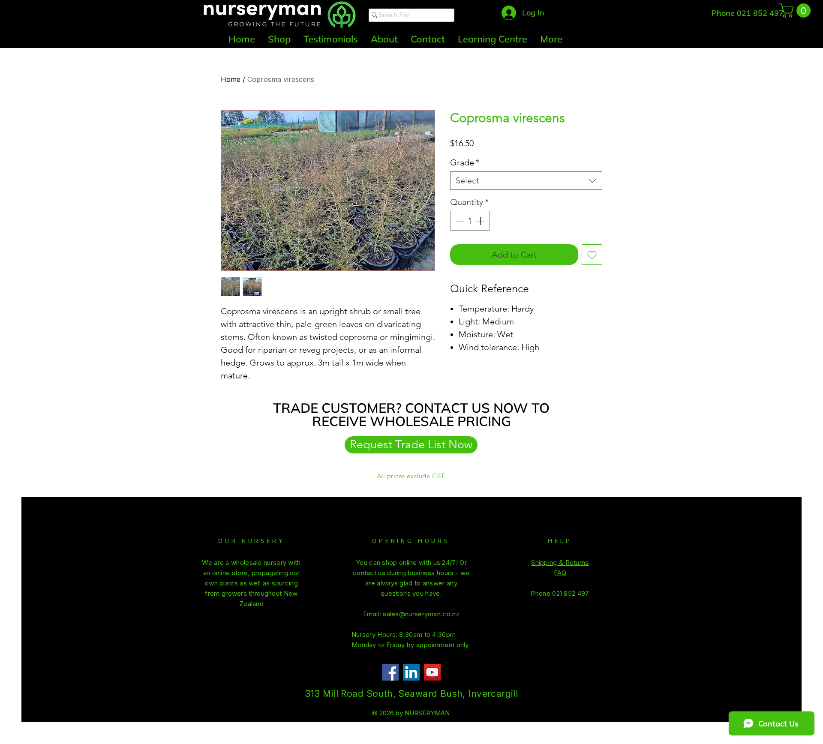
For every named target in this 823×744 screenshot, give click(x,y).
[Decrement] (458, 220)
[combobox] (526, 180)
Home (230, 79)
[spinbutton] (470, 220)
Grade (465, 162)
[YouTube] (432, 672)
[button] (796, 10)
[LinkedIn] (411, 672)
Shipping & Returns (560, 562)
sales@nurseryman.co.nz (676, 14)
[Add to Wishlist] (592, 254)
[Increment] (481, 220)
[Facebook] (390, 672)
